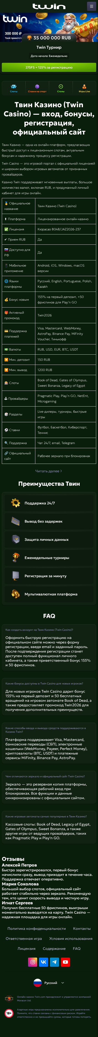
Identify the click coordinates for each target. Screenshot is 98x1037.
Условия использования (71, 938)
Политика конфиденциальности (37, 928)
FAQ (76, 948)
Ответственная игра (24, 938)
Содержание (54, 948)
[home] (49, 6)
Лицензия (27, 948)
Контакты (82, 928)
